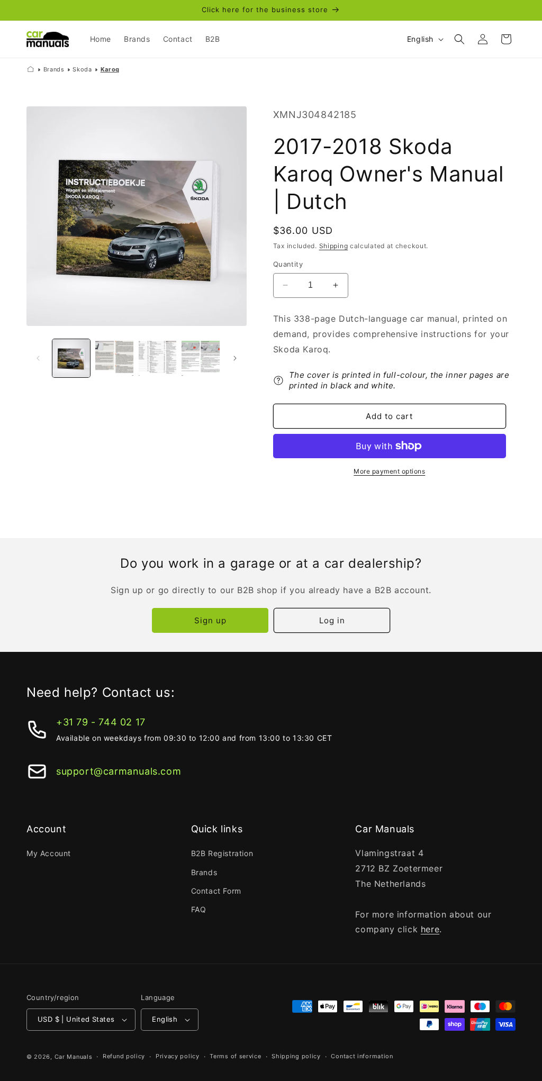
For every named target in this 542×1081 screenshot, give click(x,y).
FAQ (198, 909)
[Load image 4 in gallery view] (200, 358)
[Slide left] (38, 358)
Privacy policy (178, 1056)
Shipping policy (296, 1056)
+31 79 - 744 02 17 (101, 722)
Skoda (82, 69)
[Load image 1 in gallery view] (71, 358)
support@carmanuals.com (118, 771)
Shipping (333, 246)
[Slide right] (235, 358)
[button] (459, 39)
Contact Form (216, 890)
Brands (54, 69)
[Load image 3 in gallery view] (157, 358)
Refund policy (124, 1056)
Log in (332, 620)
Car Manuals (74, 1056)
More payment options (389, 471)
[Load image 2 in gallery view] (114, 358)
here (430, 929)
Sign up (210, 620)
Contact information (362, 1056)
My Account (48, 853)
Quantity (288, 264)
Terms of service (235, 1056)
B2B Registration (222, 853)
